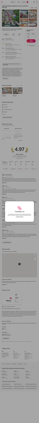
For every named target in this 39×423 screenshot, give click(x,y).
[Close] (6, 202)
